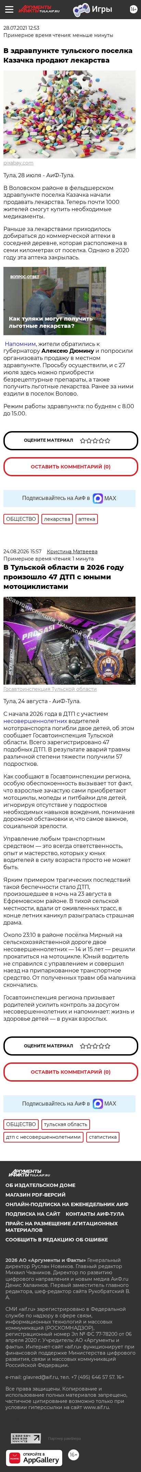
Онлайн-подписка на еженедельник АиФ (66, 1204)
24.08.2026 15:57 (22, 551)
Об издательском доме (40, 1185)
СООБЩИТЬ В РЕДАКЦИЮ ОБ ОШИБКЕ (56, 1240)
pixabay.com (18, 163)
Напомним (20, 344)
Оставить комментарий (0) (71, 467)
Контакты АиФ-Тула (95, 1214)
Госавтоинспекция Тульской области (50, 689)
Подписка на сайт (32, 1214)
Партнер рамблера (64, 1438)
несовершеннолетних (35, 721)
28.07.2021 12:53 (21, 28)
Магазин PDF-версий (35, 1195)
